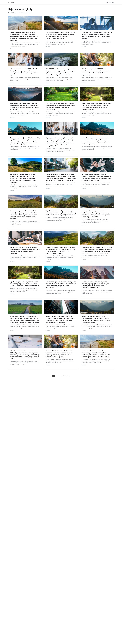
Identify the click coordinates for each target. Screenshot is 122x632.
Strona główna (110, 2)
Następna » (66, 375)
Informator (12, 2)
